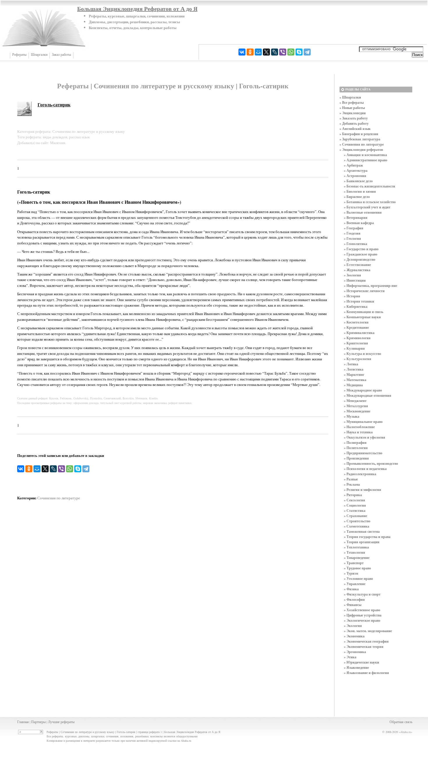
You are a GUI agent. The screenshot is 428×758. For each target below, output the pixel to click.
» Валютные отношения (363, 212)
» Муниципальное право (363, 421)
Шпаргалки (39, 55)
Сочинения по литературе (58, 497)
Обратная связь (401, 721)
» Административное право (365, 160)
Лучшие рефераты (61, 721)
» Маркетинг (354, 374)
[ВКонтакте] (241, 52)
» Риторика (353, 494)
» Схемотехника (356, 526)
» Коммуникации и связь (363, 311)
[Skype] (299, 52)
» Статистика (354, 510)
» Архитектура (355, 170)
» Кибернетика (355, 306)
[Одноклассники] (250, 52)
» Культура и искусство (362, 353)
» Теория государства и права (367, 536)
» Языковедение (356, 667)
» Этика (350, 657)
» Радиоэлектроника (360, 473)
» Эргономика (355, 651)
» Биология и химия (360, 191)
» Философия (354, 599)
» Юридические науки (361, 662)
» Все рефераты (351, 102)
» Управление (354, 583)
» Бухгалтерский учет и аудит (367, 207)
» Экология (353, 625)
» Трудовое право (357, 568)
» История (352, 296)
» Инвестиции (355, 280)
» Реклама (352, 484)
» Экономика (354, 636)
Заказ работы (61, 55)
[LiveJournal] (274, 52)
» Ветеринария (355, 217)
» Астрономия (355, 175)
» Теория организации (361, 541)
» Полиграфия (355, 442)
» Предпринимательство (363, 452)
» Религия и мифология (362, 489)
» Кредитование (356, 327)
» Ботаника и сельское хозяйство (370, 201)
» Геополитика (355, 243)
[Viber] (282, 52)
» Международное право (363, 390)
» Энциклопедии (352, 112)
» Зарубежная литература (359, 139)
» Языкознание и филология (366, 672)
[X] (266, 52)
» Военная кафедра (359, 222)
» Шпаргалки (350, 97)
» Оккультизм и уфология (364, 437)
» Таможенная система (362, 531)
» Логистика (353, 369)
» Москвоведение (357, 411)
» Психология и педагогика (365, 468)
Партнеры (38, 721)
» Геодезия (352, 233)
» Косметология (356, 322)
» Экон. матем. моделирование (368, 630)
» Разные (351, 479)
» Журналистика (357, 269)
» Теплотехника (356, 547)
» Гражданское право (360, 254)
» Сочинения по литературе (361, 144)
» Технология (354, 552)
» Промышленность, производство (371, 463)
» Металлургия (356, 405)
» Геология (352, 238)
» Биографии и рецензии (358, 133)
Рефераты (19, 55)
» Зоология (352, 275)
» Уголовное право (358, 578)
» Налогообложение (359, 426)
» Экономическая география (366, 641)
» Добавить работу (354, 123)
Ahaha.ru (405, 732)
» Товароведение (356, 557)
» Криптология (356, 343)
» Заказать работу (353, 118)
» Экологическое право (362, 620)
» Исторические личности (364, 290)
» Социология (355, 505)
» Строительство (357, 521)
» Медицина (353, 384)
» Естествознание (357, 264)
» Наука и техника (358, 432)
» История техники (359, 301)
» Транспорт (354, 562)
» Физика (351, 589)
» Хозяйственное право (362, 609)
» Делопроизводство (359, 259)
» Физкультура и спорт (362, 594)
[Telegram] (307, 52)
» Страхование (355, 515)
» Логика (351, 364)
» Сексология (354, 500)
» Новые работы (352, 107)
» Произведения (356, 458)
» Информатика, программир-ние (370, 285)
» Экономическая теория (363, 646)
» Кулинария (354, 348)
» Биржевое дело (357, 196)
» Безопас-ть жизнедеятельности (369, 186)
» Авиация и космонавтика (365, 154)
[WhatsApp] (290, 52)
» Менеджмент (355, 400)
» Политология (356, 447)
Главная (23, 721)
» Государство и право (361, 248)
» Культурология (357, 358)
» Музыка (351, 416)
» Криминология (357, 337)
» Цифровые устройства (362, 615)
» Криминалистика (359, 332)
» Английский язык (355, 128)
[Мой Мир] (258, 52)
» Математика (355, 379)
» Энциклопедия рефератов (361, 149)
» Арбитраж (353, 165)
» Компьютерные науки (362, 316)
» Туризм (351, 573)
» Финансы (352, 604)
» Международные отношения (367, 395)
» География (353, 228)
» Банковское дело (358, 180)
